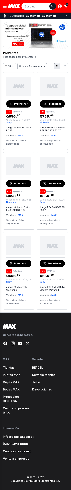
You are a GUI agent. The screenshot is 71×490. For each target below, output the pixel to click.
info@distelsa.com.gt (17, 437)
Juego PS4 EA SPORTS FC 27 (52, 208)
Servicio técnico (44, 375)
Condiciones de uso (17, 451)
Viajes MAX (11, 382)
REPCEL (37, 367)
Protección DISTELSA (11, 399)
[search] (66, 6)
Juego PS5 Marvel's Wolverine (16, 288)
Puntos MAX (12, 375)
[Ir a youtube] (20, 343)
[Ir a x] (27, 343)
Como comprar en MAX (16, 410)
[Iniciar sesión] (60, 6)
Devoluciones (42, 389)
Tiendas (9, 367)
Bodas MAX (11, 389)
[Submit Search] (52, 6)
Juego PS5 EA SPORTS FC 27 (18, 129)
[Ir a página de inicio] (35, 326)
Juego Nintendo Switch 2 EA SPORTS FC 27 (52, 129)
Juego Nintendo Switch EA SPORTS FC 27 (18, 208)
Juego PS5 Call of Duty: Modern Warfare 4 (52, 288)
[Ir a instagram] (12, 343)
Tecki (36, 382)
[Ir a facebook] (5, 343)
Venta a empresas (16, 458)
